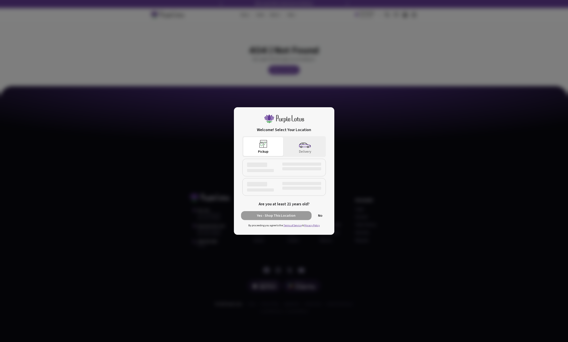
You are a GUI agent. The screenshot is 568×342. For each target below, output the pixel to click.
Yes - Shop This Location (276, 215)
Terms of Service (292, 225)
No (320, 215)
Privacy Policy (312, 225)
